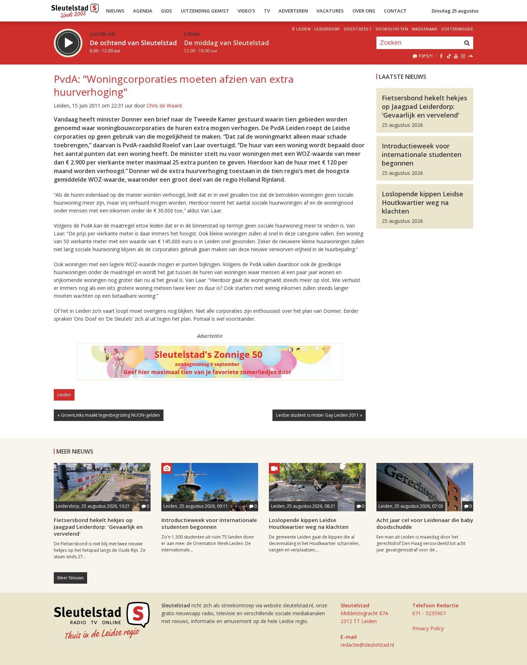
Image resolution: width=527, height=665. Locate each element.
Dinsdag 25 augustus (455, 11)
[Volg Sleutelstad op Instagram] (463, 56)
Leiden (303, 29)
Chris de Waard (164, 105)
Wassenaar (424, 29)
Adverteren (293, 11)
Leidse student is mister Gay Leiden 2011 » (319, 415)
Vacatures (330, 11)
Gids (166, 11)
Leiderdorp (327, 29)
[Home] (75, 9)
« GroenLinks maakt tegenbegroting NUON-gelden (108, 415)
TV (267, 11)
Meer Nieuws (70, 578)
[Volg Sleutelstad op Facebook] (441, 56)
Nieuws (115, 11)
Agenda (142, 11)
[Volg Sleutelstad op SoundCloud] (470, 56)
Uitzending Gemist (205, 11)
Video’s (246, 11)
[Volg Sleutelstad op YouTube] (455, 56)
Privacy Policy (428, 628)
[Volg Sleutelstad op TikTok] (448, 56)
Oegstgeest (358, 29)
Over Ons (363, 11)
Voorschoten (392, 29)
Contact (395, 11)
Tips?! (425, 56)
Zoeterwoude (457, 29)
